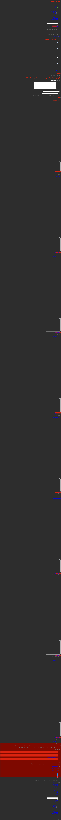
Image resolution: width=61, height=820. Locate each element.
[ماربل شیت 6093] (53, 572)
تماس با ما (56, 815)
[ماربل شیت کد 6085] (53, 491)
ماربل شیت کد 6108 (57, 741)
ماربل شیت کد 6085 (57, 498)
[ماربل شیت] (53, 170)
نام (60, 91)
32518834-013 (55, 766)
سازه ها (56, 788)
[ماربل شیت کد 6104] (53, 331)
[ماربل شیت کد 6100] (53, 251)
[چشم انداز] (56, 1)
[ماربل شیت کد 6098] (55, 47)
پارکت (57, 795)
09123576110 (55, 768)
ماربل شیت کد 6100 (57, 256)
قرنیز (57, 760)
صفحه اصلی (55, 6)
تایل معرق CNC (55, 789)
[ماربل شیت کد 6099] (53, 654)
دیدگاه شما (58, 88)
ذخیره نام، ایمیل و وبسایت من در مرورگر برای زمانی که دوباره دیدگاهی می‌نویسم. (43, 95)
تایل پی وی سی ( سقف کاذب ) (52, 757)
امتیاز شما (58, 80)
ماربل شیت (56, 36)
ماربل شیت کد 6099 (57, 660)
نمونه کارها (56, 812)
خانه (60, 36)
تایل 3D (56, 791)
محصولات (56, 801)
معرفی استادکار (55, 813)
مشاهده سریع (58, 171)
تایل (57, 793)
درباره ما (56, 814)
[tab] (29, 70)
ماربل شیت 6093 (57, 578)
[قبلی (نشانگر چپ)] (60, 819)
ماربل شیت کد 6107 (57, 417)
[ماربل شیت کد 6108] (55, 53)
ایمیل (59, 93)
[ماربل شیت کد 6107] (53, 411)
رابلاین (53, 782)
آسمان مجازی (55, 753)
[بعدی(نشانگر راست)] (58, 819)
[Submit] (57, 799)
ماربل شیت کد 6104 (57, 336)
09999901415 (55, 770)
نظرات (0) (56, 70)
